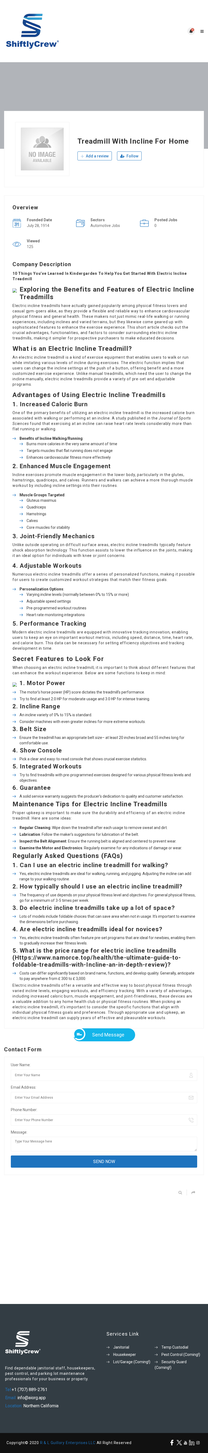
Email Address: (23, 1087)
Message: (19, 1132)
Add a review (97, 156)
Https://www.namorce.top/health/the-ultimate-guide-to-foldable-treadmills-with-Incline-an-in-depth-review (96, 961)
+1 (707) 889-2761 (29, 1389)
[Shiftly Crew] (54, 31)
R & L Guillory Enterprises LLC (68, 1443)
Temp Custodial (174, 1347)
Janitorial (121, 1347)
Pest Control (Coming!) (180, 1354)
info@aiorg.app (31, 1397)
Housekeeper (124, 1354)
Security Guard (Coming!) (171, 1365)
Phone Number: (24, 1110)
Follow (132, 156)
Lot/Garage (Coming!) (131, 1362)
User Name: (21, 1065)
